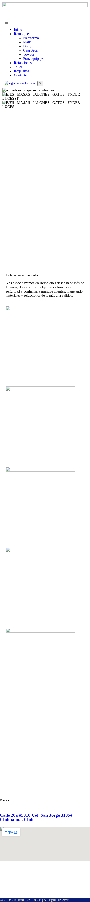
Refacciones (23, 63)
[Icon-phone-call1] (6, 872)
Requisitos (21, 71)
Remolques (22, 34)
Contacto (20, 75)
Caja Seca (30, 50)
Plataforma (31, 38)
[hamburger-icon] (6, 23)
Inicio (18, 30)
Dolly (27, 46)
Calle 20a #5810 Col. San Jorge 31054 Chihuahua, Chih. (36, 817)
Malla (27, 42)
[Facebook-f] (18, 872)
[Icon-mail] (43, 872)
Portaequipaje (33, 59)
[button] (45, 111)
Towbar (28, 54)
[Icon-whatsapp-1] (30, 872)
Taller (18, 67)
